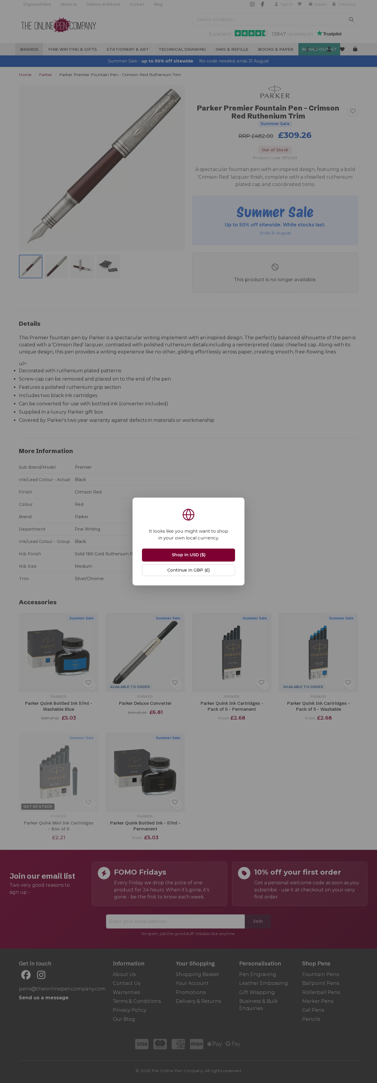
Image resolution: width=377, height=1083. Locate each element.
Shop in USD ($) (189, 554)
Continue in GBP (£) (188, 570)
